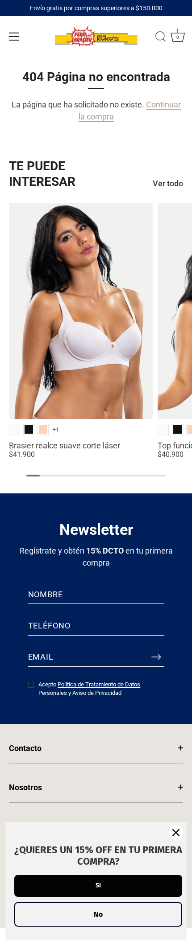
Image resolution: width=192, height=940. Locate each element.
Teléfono (49, 625)
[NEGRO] (29, 429)
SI (98, 885)
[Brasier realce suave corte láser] (81, 311)
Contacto (25, 748)
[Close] (176, 832)
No (98, 914)
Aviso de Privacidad (96, 693)
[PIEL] (43, 429)
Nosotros (25, 787)
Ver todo (168, 183)
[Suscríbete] (156, 657)
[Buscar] (161, 38)
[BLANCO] (14, 429)
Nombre (45, 594)
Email (41, 656)
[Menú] (14, 36)
